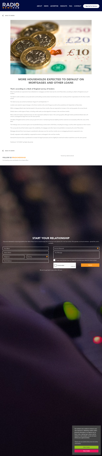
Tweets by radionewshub (67, 155)
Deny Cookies (86, 451)
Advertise (54, 6)
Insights (63, 6)
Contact (77, 6)
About (39, 6)
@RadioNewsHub (19, 157)
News (46, 6)
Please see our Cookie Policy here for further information (86, 442)
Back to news (9, 15)
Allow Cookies (86, 447)
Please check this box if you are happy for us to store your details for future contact (76, 260)
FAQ (70, 6)
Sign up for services (91, 6)
